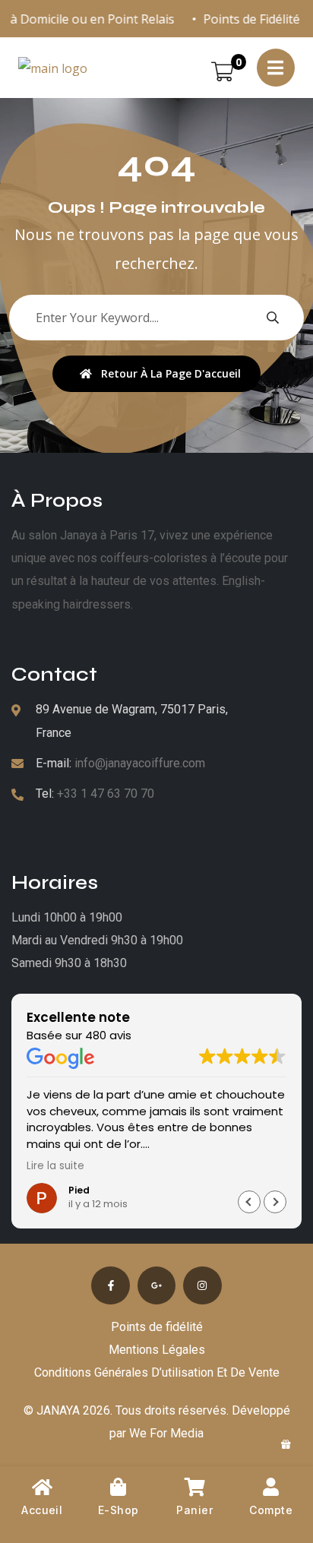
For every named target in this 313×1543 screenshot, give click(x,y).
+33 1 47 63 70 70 (105, 793)
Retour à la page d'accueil (171, 373)
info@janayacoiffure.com (139, 763)
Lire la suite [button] (55, 1166)
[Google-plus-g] (156, 1285)
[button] (275, 1201)
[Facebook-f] (110, 1285)
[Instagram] (202, 1285)
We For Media (166, 1433)
